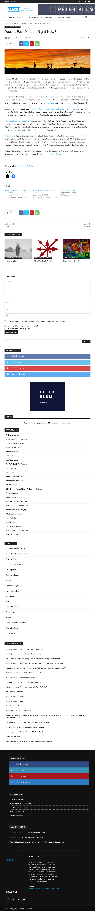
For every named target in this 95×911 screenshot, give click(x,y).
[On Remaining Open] (18, 249)
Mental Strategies (12, 586)
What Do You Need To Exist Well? (30, 732)
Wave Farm (49, 97)
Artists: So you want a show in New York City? (30, 687)
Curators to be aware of (14, 564)
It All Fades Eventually (14, 477)
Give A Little (10, 456)
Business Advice (12, 559)
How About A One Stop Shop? (17, 506)
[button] (86, 17)
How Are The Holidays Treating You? (47, 659)
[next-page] (9, 266)
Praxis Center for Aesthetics (19, 23)
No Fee (8, 601)
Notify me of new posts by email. (19, 329)
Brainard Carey (14, 38)
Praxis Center (10, 136)
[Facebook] (79, 1)
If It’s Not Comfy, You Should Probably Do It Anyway (24, 489)
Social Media (10, 633)
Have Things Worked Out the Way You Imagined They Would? (41, 663)
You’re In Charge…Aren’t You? (16, 501)
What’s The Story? (12, 452)
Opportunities (11, 612)
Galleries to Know (12, 575)
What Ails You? (11, 485)
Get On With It (11, 468)
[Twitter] (85, 1)
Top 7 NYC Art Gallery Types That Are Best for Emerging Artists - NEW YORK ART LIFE (36, 715)
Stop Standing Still (68, 190)
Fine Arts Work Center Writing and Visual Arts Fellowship (54, 109)
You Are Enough (12, 460)
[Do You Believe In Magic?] (76, 249)
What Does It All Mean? (14, 514)
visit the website (49, 103)
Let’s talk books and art (32, 673)
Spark (7, 227)
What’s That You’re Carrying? (16, 510)
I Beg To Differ (11, 518)
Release (17, 737)
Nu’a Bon (9, 692)
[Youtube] (89, 1)
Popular (9, 617)
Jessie (8, 687)
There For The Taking (13, 447)
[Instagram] (82, 1)
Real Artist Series (12, 628)
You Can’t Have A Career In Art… (31, 649)
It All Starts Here (25, 711)
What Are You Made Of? (15, 481)
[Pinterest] (32, 43)
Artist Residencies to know (15, 549)
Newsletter (10, 596)
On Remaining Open (11, 261)
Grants (8, 580)
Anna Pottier (10, 727)
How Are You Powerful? (14, 535)
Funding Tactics (11, 570)
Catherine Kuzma (12, 722)
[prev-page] (6, 266)
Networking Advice (13, 591)
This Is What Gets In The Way (43, 261)
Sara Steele (10, 706)
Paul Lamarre (11, 741)
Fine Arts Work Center (27, 166)
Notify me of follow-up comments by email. (22, 326)
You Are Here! (11, 522)
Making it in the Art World (50, 154)
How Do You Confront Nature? (17, 530)
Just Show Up (11, 472)
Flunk (21, 696)
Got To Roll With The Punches (16, 464)
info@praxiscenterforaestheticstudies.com (43, 888)
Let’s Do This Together (14, 526)
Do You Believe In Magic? (71, 261)
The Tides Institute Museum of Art (19, 121)
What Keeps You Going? (14, 497)
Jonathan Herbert (12, 668)
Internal (19, 692)
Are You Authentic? (13, 493)
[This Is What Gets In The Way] (47, 249)
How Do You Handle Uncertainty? (18, 659)
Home (7, 23)
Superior (87, 227)
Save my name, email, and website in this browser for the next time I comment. (37, 321)
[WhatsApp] (37, 43)
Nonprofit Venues (12, 607)
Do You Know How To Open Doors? (31, 727)
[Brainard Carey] (6, 38)
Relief (8, 737)
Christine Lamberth (13, 673)
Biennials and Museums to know (17, 554)
